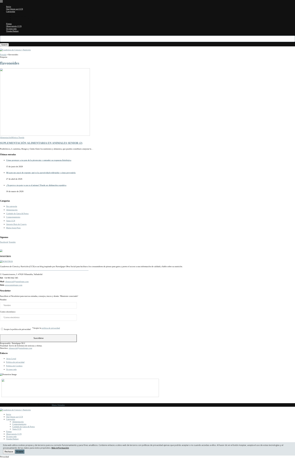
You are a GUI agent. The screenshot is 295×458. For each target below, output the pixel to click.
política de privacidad (51, 328)
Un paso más (11, 28)
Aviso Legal (11, 358)
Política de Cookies (14, 366)
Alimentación (18, 14)
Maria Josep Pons (13, 228)
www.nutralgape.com (13, 285)
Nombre (3, 299)
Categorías (10, 11)
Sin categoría (11, 206)
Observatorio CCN (14, 26)
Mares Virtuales (58, 405)
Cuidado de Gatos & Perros (23, 19)
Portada (3, 54)
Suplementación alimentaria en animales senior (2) (41, 142)
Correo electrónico (8, 312)
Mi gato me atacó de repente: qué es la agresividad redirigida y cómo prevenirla (41, 173)
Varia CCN (16, 21)
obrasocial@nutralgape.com (17, 281)
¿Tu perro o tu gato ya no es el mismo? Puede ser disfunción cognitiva (36, 185)
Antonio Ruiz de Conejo (16, 224)
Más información (60, 447)
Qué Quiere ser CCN (14, 9)
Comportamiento (19, 16)
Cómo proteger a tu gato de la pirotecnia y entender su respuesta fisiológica (38, 160)
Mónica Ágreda (17, 137)
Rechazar (9, 451)
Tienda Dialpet (12, 31)
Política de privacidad (15, 362)
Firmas (9, 24)
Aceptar (19, 451)
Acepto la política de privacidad (17, 329)
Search (4, 45)
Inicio (8, 6)
